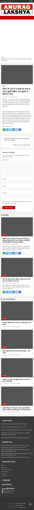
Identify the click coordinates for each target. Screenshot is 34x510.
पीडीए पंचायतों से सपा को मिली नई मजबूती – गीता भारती (16, 352)
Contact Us (4, 476)
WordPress (23, 507)
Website (4, 193)
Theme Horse (19, 505)
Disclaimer (4, 473)
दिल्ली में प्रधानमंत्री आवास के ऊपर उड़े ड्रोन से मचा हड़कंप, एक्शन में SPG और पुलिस (16, 139)
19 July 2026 (5, 283)
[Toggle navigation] (3, 18)
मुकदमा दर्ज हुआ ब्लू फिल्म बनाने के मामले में (11, 447)
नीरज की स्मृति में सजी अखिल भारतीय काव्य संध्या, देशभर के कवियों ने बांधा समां (16, 280)
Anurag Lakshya (13, 97)
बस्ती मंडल (5, 318)
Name (4, 179)
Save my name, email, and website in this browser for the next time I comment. (17, 202)
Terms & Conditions (6, 469)
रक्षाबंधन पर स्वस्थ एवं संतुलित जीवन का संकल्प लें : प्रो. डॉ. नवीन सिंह (16, 380)
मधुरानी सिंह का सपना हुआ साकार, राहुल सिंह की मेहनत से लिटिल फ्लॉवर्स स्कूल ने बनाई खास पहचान (16, 409)
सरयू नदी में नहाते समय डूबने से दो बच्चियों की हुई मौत (13, 445)
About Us (3, 467)
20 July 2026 (5, 244)
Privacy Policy (5, 471)
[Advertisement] (17, 37)
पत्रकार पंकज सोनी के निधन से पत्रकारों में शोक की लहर (13, 457)
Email (4, 186)
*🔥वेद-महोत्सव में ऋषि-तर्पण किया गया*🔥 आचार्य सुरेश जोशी (15, 437)
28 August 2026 (6, 326)
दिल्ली (3, 86)
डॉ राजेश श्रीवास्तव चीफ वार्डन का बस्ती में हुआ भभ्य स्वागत (16, 323)
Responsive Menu (31, 1)
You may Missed (8, 299)
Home (3, 465)
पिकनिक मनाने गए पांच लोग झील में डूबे (21, 145)
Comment (5, 160)
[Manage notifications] (30, 504)
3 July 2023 (5, 97)
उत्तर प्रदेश (5, 215)
